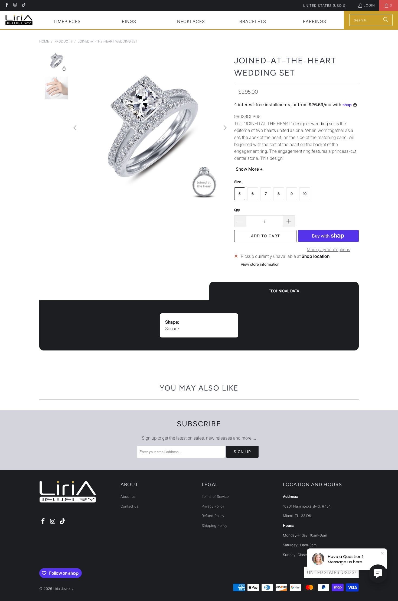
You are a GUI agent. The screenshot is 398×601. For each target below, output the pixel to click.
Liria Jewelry (63, 588)
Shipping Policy (214, 525)
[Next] (224, 128)
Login (369, 5)
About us (128, 496)
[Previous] (75, 128)
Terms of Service (215, 496)
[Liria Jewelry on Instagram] (14, 5)
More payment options (328, 249)
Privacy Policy (213, 506)
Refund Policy (213, 516)
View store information (260, 264)
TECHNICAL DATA (284, 291)
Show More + (249, 169)
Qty (237, 210)
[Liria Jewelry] (18, 20)
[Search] (386, 20)
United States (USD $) (325, 6)
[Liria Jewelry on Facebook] (6, 5)
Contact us (129, 506)
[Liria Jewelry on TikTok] (23, 5)
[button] (67, 22)
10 (304, 193)
